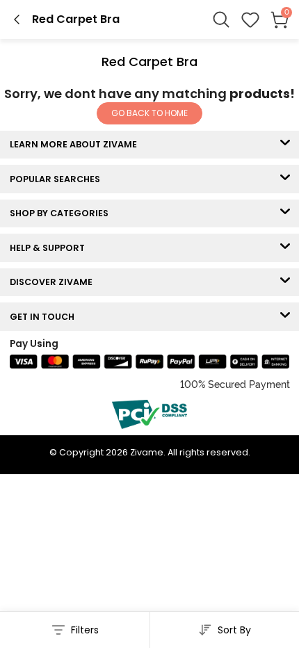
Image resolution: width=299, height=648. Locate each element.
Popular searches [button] (58, 179)
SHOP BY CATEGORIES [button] (62, 213)
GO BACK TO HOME (149, 113)
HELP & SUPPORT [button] (50, 248)
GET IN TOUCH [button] (45, 317)
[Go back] (16, 19)
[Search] (221, 19)
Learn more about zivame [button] (76, 144)
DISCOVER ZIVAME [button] (54, 282)
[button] (250, 19)
